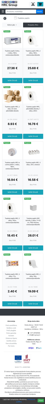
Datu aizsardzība (11, 343)
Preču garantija (11, 333)
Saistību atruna (11, 341)
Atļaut (41, 400)
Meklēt (39, 11)
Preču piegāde (11, 330)
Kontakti (11, 335)
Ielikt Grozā (12, 80)
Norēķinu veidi (11, 328)
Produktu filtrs (33, 25)
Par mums (11, 346)
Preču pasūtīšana (11, 325)
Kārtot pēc (11, 25)
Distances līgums (11, 338)
